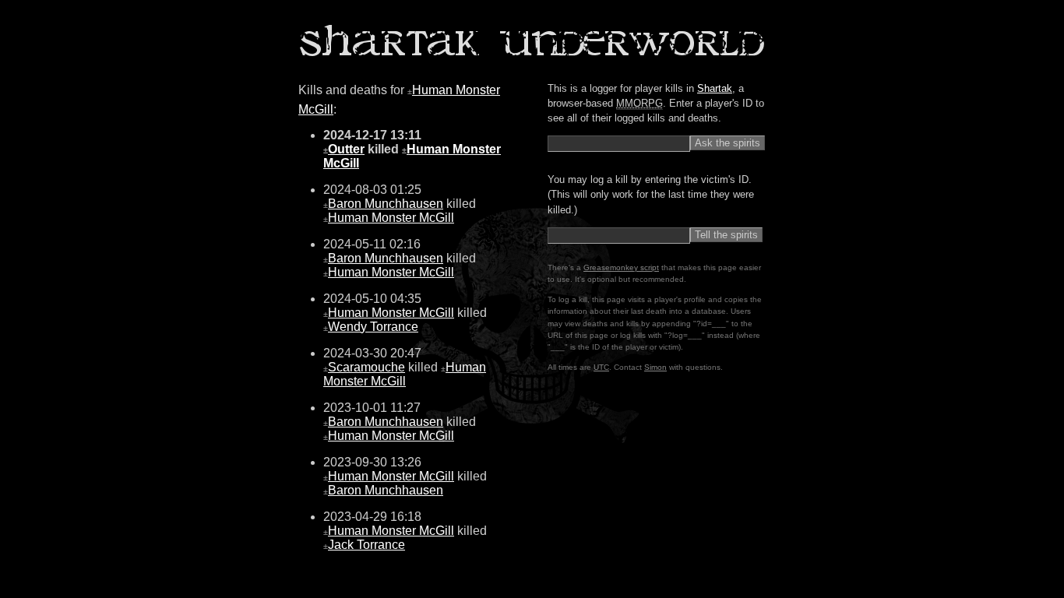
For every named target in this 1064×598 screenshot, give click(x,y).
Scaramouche (366, 367)
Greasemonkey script (621, 267)
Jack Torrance (366, 544)
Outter (346, 149)
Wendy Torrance (373, 326)
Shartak (714, 88)
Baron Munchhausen (385, 203)
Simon (655, 367)
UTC (601, 367)
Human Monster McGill (391, 217)
